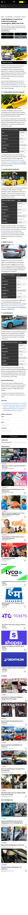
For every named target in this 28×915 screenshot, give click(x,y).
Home (2, 17)
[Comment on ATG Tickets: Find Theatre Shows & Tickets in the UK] (24, 628)
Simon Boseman (5, 30)
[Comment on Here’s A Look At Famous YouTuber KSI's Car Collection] (26, 772)
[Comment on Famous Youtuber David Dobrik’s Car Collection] (26, 748)
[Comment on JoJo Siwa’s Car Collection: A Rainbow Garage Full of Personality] (26, 701)
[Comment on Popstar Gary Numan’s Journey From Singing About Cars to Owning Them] (26, 825)
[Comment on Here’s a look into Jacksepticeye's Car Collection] (26, 725)
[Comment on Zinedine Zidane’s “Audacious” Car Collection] (26, 871)
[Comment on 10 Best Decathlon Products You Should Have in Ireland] (24, 671)
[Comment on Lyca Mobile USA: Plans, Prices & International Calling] (24, 585)
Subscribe (21, 2)
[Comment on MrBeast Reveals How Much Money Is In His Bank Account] (24, 493)
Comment (3, 428)
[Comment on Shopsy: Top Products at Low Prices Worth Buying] (24, 650)
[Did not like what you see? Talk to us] (20, 34)
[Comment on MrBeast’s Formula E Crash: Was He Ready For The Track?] (24, 469)
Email (2, 416)
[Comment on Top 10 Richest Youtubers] (24, 560)
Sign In (25, 2)
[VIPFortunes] (14, 2)
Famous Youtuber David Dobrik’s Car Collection (14, 403)
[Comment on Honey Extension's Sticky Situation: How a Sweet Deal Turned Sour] (24, 540)
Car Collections (9, 17)
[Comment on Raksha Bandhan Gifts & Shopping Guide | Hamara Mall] (24, 607)
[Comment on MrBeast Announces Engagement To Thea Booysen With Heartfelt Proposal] (24, 517)
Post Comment (14, 436)
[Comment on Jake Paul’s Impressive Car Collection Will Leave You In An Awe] (26, 796)
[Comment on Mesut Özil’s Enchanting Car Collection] (26, 847)
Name (2, 422)
